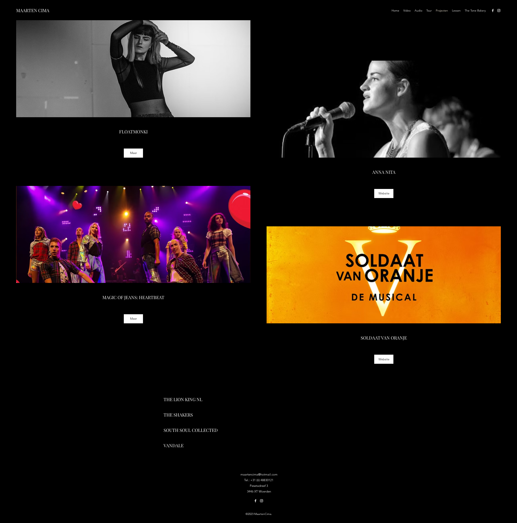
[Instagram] (499, 10)
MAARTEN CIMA (32, 10)
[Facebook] (493, 10)
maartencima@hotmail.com (259, 474)
